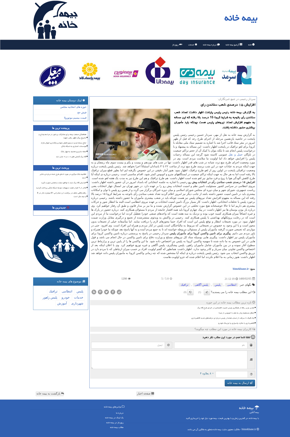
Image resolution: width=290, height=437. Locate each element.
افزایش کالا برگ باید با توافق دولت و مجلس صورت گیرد (63, 183)
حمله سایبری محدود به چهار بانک (73, 151)
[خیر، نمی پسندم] (190, 292)
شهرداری (77, 303)
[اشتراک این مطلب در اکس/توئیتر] (106, 291)
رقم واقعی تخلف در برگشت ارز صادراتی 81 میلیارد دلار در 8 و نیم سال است (61, 194)
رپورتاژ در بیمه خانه (114, 422)
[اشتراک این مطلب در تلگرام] (119, 291)
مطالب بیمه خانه (116, 427)
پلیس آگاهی (201, 284)
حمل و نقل (235, 154)
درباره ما (119, 413)
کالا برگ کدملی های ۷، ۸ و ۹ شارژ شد (71, 157)
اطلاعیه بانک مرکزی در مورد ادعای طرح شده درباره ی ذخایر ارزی (63, 175)
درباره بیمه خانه (210, 45)
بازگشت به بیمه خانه (48, 393)
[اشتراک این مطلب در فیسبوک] (113, 291)
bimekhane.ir (241, 268)
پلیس (218, 284)
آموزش (62, 303)
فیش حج (81, 112)
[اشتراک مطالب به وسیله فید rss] (94, 291)
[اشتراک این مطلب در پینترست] (100, 291)
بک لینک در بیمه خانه (114, 418)
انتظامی (231, 284)
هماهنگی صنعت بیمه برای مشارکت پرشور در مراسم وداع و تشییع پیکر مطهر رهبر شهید (62, 136)
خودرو (66, 297)
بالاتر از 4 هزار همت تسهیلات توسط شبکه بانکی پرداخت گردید (61, 188)
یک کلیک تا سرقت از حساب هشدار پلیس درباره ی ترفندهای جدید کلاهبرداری (222, 318)
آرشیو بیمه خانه (233, 45)
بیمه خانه (241, 17)
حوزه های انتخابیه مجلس (73, 106)
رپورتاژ (175, 45)
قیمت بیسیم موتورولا (75, 117)
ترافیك (184, 284)
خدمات (191, 45)
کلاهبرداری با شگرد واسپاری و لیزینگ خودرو (236, 323)
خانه (250, 45)
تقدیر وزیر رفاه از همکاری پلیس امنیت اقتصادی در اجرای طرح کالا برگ (225, 308)
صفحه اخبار (144, 393)
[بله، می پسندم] (207, 292)
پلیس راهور (50, 297)
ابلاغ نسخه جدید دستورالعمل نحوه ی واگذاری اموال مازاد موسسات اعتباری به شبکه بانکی (63, 144)
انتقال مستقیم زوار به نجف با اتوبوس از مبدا (236, 313)
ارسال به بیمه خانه (238, 382)
